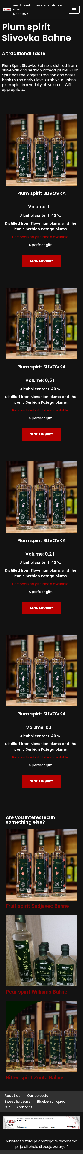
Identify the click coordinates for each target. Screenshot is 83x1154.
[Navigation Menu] (74, 10)
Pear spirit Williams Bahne (36, 992)
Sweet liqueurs (17, 1101)
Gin (7, 1107)
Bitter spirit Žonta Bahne (34, 1077)
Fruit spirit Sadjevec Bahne (37, 906)
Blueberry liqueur (52, 1101)
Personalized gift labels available (40, 236)
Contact (24, 1107)
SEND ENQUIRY (41, 260)
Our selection (39, 1095)
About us (12, 1095)
